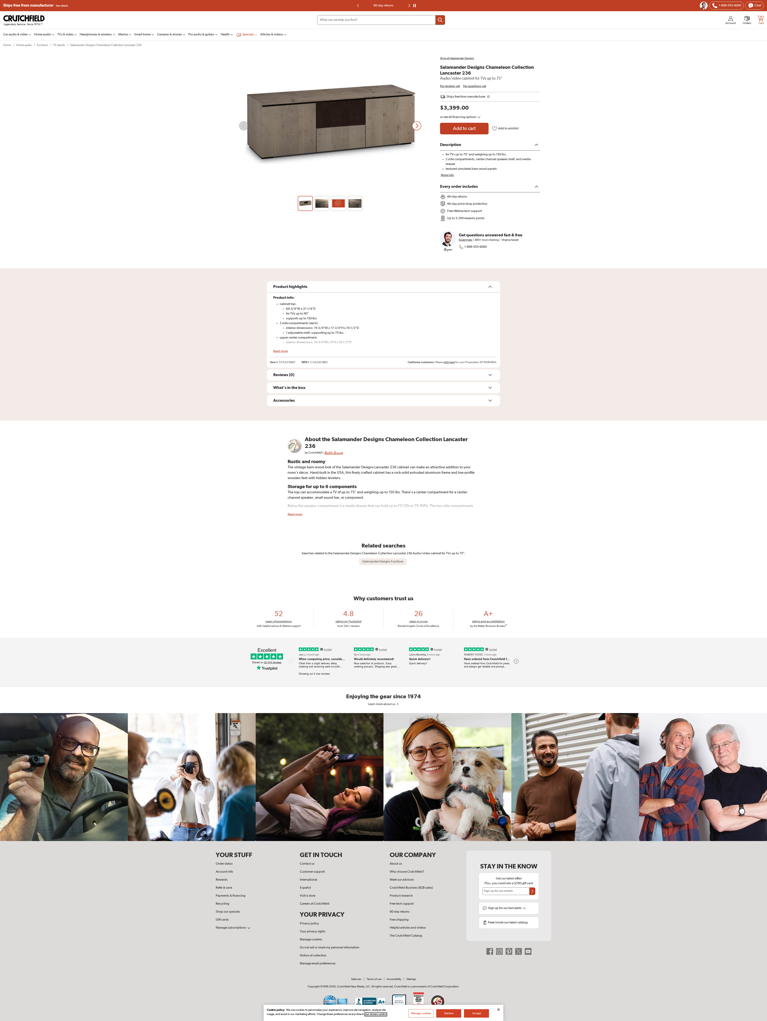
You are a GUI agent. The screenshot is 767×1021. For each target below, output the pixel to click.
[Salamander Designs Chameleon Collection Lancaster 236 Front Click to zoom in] (330, 125)
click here (449, 362)
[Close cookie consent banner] (498, 1009)
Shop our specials (228, 911)
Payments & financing (230, 895)
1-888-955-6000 (475, 247)
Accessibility (394, 979)
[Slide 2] (321, 203)
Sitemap (411, 979)
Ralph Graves (333, 452)
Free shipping (399, 919)
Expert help (465, 240)
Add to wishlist (508, 128)
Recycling (222, 903)
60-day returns (400, 911)
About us (396, 863)
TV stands (59, 45)
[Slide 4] (355, 203)
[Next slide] (409, 5)
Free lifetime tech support (383, 5)
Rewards (222, 879)
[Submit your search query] (440, 20)
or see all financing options (458, 117)
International (308, 879)
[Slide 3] (338, 203)
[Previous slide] (243, 125)
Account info (224, 871)
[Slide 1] (305, 203)
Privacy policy (309, 923)
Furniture (42, 45)
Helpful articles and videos (408, 927)
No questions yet (474, 86)
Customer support (312, 871)
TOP (759, 1018)
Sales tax (356, 979)
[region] (383, 777)
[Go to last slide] (358, 5)
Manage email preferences (318, 963)
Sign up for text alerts (505, 908)
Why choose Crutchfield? (407, 871)
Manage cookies (311, 939)
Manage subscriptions (231, 927)
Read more (280, 351)
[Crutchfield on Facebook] (490, 951)
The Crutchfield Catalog (406, 935)
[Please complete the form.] (532, 891)
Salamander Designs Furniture (382, 561)
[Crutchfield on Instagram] (499, 951)
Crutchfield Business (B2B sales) (411, 887)
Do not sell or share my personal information (329, 947)
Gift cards (222, 919)
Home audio (24, 45)
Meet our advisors (402, 879)
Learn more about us (382, 704)
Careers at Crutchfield (314, 903)
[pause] (415, 6)
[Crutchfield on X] (519, 951)
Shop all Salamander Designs (457, 58)
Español (305, 887)
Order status (224, 863)
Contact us (307, 863)
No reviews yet (450, 86)
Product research (401, 895)
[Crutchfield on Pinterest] (509, 951)
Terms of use (374, 979)
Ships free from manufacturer (35, 5)
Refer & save (224, 887)
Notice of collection (313, 955)
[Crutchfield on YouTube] (528, 951)
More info (447, 175)
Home (7, 45)
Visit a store (307, 895)
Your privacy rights (312, 931)
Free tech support (402, 903)
